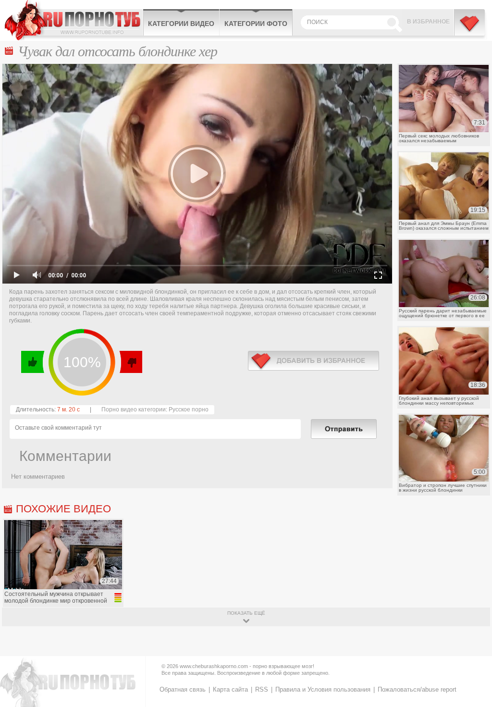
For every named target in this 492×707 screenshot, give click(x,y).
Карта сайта (230, 689)
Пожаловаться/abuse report (417, 689)
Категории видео (181, 23)
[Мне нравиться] (33, 362)
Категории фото (255, 23)
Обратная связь (183, 689)
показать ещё (246, 613)
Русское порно (189, 409)
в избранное (313, 361)
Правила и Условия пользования (322, 689)
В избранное (428, 21)
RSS (261, 689)
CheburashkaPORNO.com (74, 20)
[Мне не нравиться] (130, 362)
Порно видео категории (133, 409)
